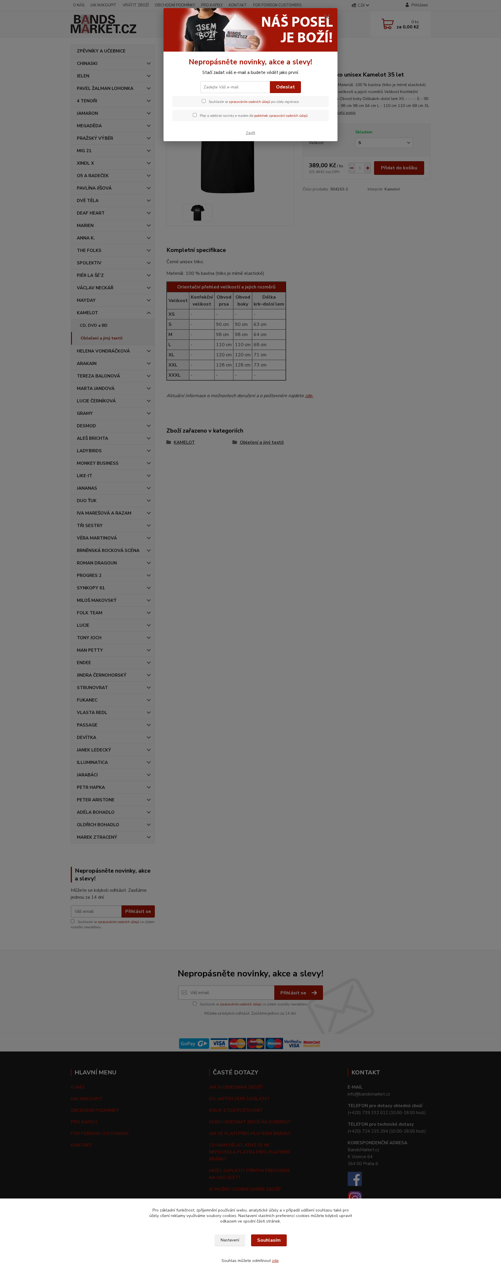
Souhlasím (269, 1240)
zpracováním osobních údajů (249, 102)
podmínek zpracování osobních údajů (281, 116)
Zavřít (250, 132)
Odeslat (285, 87)
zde (275, 1260)
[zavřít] (327, 17)
